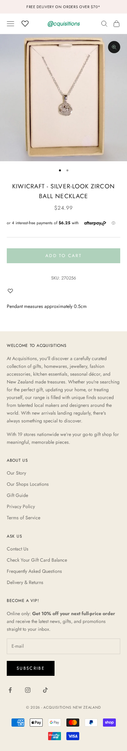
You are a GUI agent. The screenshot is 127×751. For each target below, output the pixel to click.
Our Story (16, 473)
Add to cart (63, 255)
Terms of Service (23, 517)
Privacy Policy (21, 506)
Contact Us (17, 548)
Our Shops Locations (28, 484)
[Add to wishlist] (12, 290)
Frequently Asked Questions (34, 571)
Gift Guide (17, 495)
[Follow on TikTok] (45, 690)
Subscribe (31, 668)
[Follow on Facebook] (10, 690)
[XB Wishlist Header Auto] (25, 23)
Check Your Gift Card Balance (37, 560)
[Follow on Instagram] (27, 690)
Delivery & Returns (25, 582)
